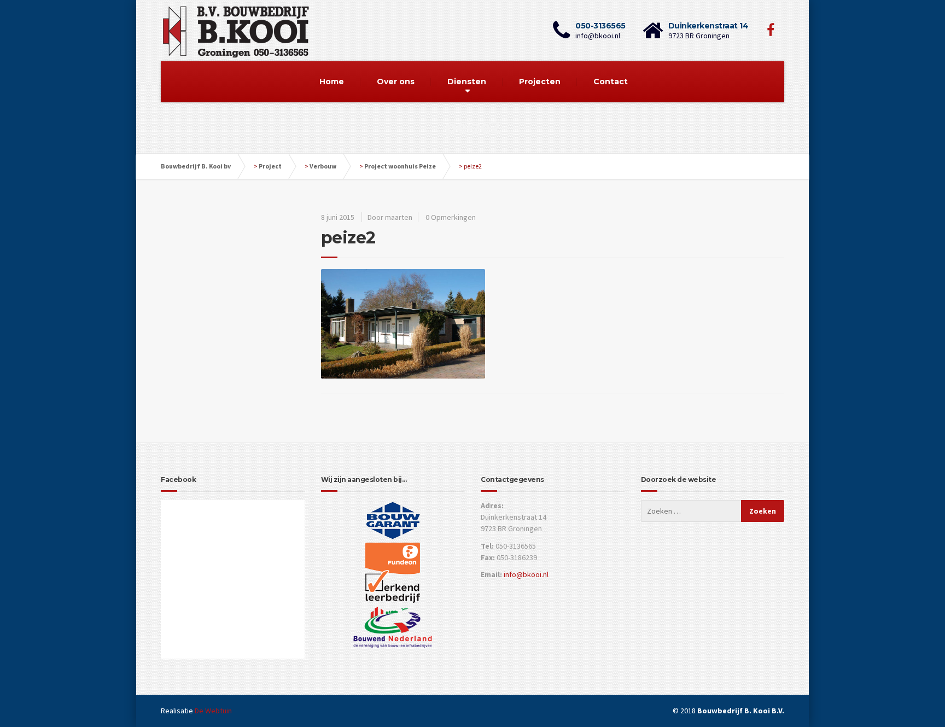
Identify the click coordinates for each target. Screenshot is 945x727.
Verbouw (323, 166)
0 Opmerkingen (450, 217)
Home (331, 81)
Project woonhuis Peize (400, 166)
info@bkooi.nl (526, 574)
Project (270, 166)
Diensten (466, 81)
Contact (610, 81)
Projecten (540, 81)
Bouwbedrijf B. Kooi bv (196, 166)
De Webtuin (213, 711)
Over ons (396, 81)
